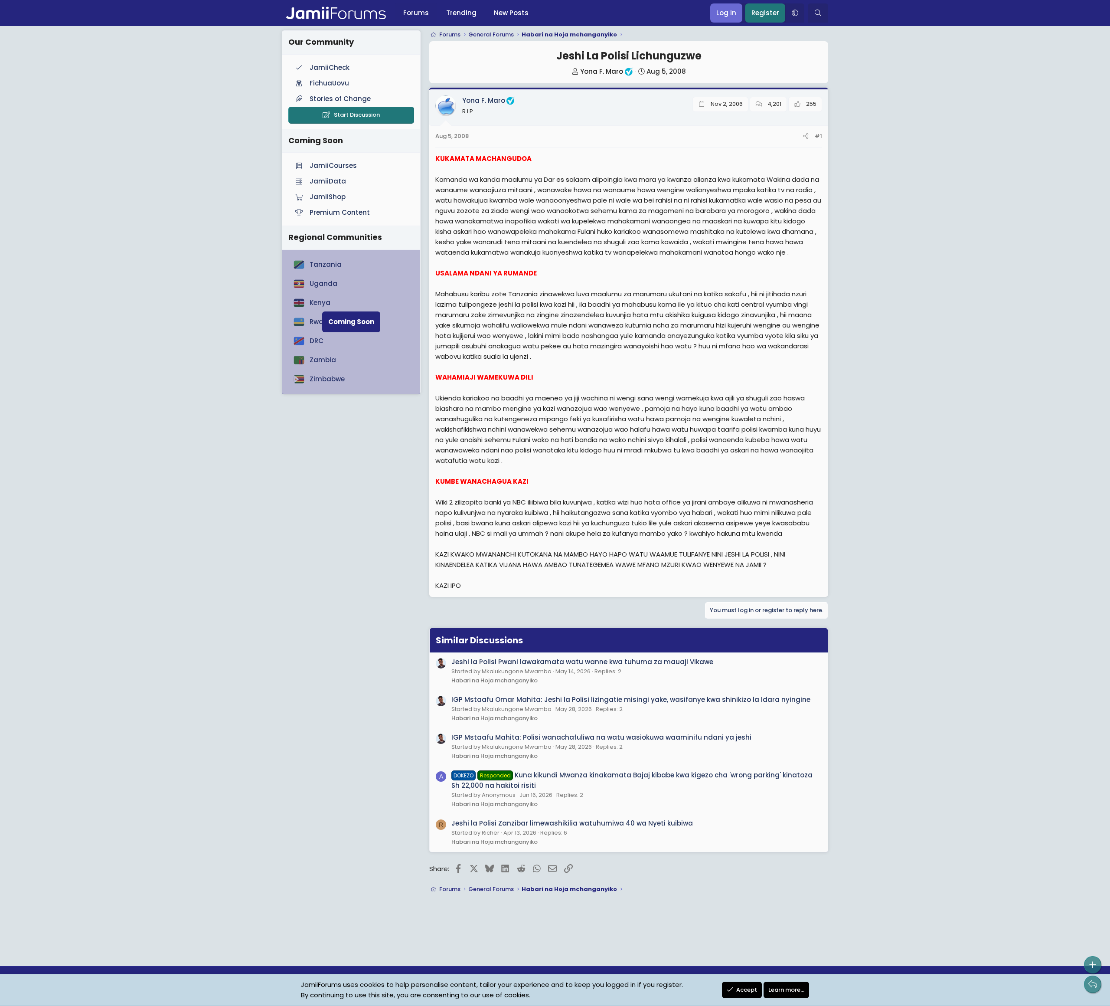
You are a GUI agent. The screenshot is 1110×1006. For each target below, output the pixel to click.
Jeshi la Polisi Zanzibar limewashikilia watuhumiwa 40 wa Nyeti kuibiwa (572, 823)
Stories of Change (340, 98)
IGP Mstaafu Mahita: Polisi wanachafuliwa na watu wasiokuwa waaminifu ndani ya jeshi (601, 737)
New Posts (511, 12)
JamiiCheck (329, 67)
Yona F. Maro (601, 71)
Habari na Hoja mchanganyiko (494, 680)
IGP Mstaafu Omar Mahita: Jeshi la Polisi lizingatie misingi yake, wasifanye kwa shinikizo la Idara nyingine (630, 699)
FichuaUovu (329, 83)
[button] (794, 13)
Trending (461, 12)
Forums (416, 12)
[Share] (806, 136)
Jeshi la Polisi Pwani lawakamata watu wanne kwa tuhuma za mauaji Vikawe (582, 661)
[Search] (818, 13)
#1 (818, 136)
